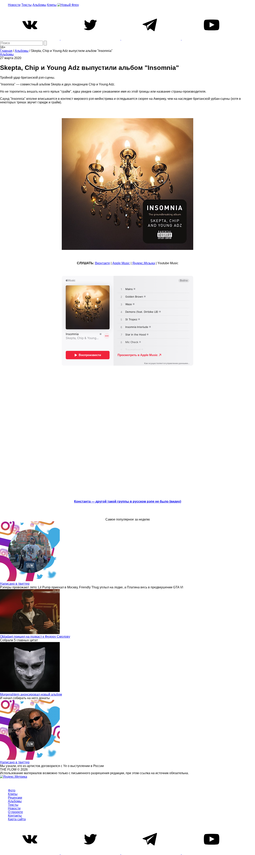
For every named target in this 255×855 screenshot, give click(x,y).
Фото (11, 790)
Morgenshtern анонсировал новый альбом (31, 694)
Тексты (26, 5)
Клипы (52, 5)
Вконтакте (102, 263)
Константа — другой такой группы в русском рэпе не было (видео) (127, 501)
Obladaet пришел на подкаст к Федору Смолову (35, 636)
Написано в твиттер (14, 583)
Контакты (15, 815)
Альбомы (39, 5)
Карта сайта (17, 819)
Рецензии (15, 797)
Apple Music (121, 263)
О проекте (15, 812)
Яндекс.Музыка (143, 263)
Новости (14, 5)
